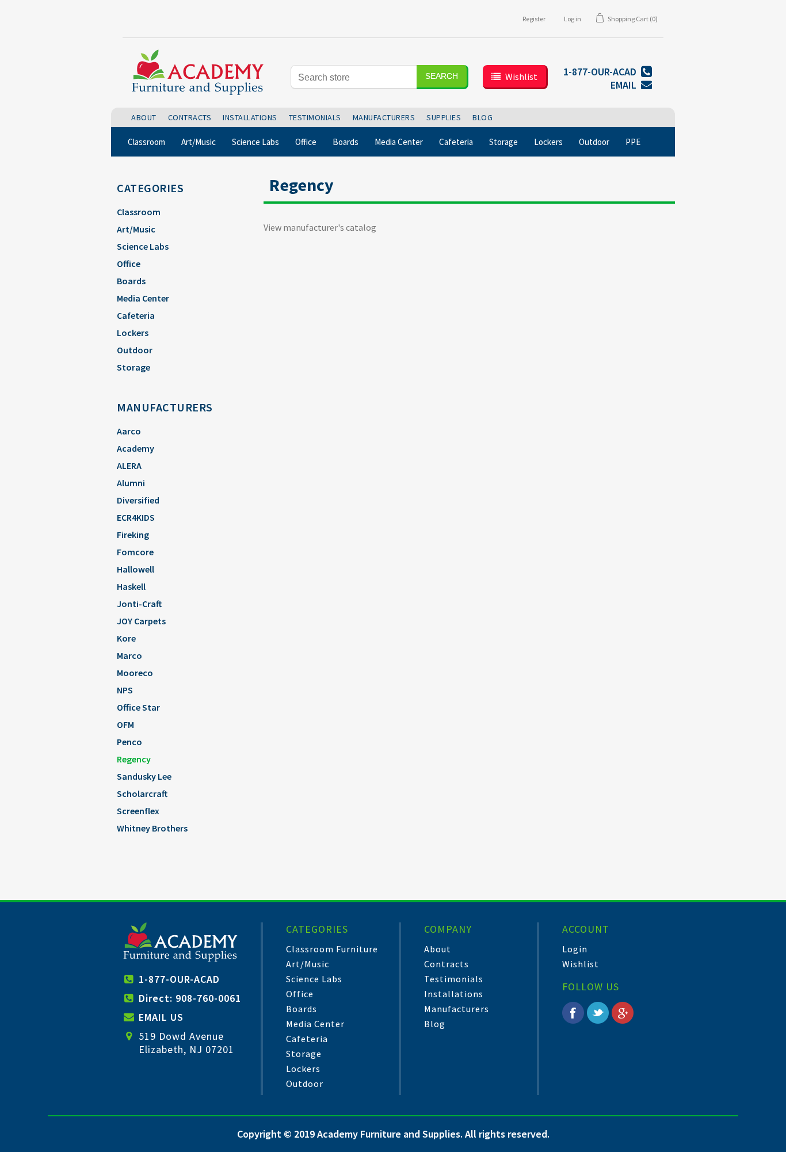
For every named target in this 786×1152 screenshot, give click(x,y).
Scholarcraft (142, 793)
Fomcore (135, 552)
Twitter (598, 1013)
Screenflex (138, 811)
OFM (125, 724)
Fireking (133, 534)
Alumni (131, 483)
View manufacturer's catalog (320, 227)
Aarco (129, 431)
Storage (133, 367)
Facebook (573, 1013)
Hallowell (135, 569)
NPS (125, 690)
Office (128, 263)
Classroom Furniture (332, 949)
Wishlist (580, 964)
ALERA (129, 465)
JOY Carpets (141, 621)
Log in (572, 18)
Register (533, 18)
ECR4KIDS (136, 517)
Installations (453, 994)
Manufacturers (456, 1008)
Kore (126, 638)
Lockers (132, 332)
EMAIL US (161, 1017)
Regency (134, 759)
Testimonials (453, 979)
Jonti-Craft (139, 603)
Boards (131, 281)
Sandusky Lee (144, 776)
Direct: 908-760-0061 (190, 998)
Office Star (138, 707)
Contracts (446, 964)
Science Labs (143, 246)
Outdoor (134, 350)
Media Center (143, 298)
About (437, 949)
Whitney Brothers (152, 828)
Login (574, 949)
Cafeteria (136, 315)
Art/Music (136, 229)
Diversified (138, 500)
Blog (434, 1023)
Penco (129, 741)
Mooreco (135, 672)
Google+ (623, 1013)
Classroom (139, 212)
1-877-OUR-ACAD (179, 979)
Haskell (131, 586)
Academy (135, 448)
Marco (129, 655)
